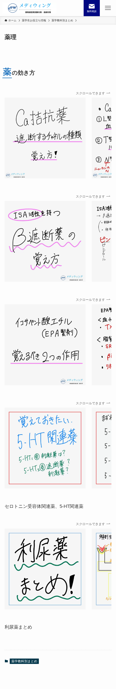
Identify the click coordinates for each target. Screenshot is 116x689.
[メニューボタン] (108, 8)
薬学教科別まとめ (24, 661)
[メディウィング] (29, 8)
